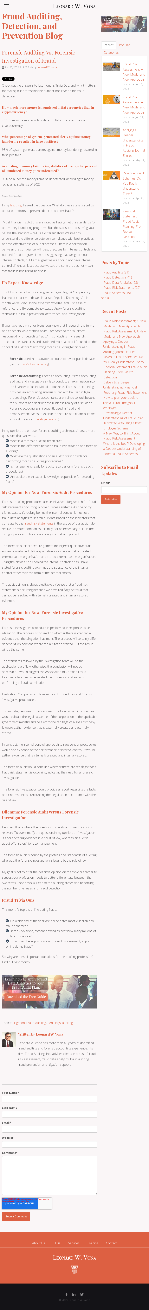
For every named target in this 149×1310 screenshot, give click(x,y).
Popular (124, 45)
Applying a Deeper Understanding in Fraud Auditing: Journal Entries (119, 346)
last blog (16, 205)
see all (105, 298)
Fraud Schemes (117, 293)
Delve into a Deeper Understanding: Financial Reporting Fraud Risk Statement (125, 387)
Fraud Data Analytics (120, 282)
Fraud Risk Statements (121, 287)
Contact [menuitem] (111, 1243)
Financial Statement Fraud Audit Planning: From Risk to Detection (125, 372)
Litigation (18, 1023)
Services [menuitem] (74, 1243)
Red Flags (54, 1023)
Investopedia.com (46, 419)
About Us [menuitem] (38, 1243)
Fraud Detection (117, 277)
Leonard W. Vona (47, 67)
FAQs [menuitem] (56, 1243)
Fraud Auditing (36, 1023)
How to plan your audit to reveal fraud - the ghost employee (120, 402)
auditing (67, 1023)
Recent (108, 45)
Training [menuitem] (92, 1243)
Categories (111, 52)
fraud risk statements (38, 523)
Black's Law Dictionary (34, 364)
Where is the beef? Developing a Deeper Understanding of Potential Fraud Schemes (124, 448)
